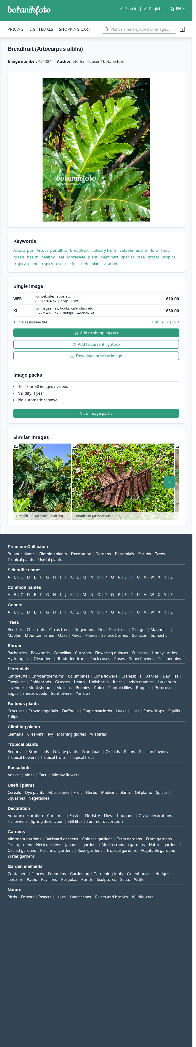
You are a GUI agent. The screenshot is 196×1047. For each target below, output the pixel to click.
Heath (79, 681)
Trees (160, 553)
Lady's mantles (140, 681)
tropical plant (25, 263)
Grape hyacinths (97, 711)
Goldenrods (40, 681)
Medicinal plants (116, 792)
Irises (118, 681)
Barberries (17, 652)
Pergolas (69, 879)
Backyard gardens (61, 839)
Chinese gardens (97, 839)
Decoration (81, 553)
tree (141, 257)
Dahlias (152, 676)
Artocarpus (23, 250)
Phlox (99, 687)
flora (154, 250)
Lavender (16, 687)
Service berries (114, 635)
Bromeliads (38, 751)
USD (175, 322)
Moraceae (76, 257)
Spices (162, 792)
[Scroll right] (169, 482)
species (128, 257)
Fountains (57, 873)
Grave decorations (155, 815)
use (59, 263)
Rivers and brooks (111, 897)
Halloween (17, 821)
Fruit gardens (20, 844)
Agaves (14, 775)
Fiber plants (59, 792)
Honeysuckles (164, 652)
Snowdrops (153, 711)
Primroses (164, 687)
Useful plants (50, 559)
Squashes (16, 798)
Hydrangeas (19, 658)
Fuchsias (140, 652)
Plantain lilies (120, 687)
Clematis (15, 734)
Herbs (91, 792)
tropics (46, 263)
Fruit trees (118, 629)
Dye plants (34, 792)
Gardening (79, 873)
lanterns (15, 879)
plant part (109, 257)
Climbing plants (53, 553)
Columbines (78, 676)
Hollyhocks (99, 681)
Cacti (42, 775)
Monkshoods (40, 687)
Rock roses (100, 658)
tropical (169, 257)
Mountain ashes (39, 635)
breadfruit (79, 250)
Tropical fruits (53, 757)
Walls (139, 879)
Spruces (139, 635)
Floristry (92, 815)
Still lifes (75, 821)
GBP (165, 322)
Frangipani (92, 751)
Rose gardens (89, 850)
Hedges (162, 873)
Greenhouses (139, 873)
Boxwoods (40, 652)
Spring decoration (47, 821)
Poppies (143, 687)
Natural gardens (164, 844)
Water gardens (21, 856)
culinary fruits (104, 250)
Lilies (135, 711)
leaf (61, 257)
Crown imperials (43, 711)
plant (93, 257)
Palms (129, 751)
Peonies (83, 687)
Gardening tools (108, 873)
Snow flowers (141, 658)
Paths (32, 879)
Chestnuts (36, 629)
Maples (14, 635)
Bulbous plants (21, 553)
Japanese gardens (81, 844)
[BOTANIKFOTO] (29, 10)
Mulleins (64, 687)
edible (141, 250)
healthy (48, 257)
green (18, 257)
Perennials (124, 553)
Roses (119, 658)
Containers (17, 873)
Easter (75, 815)
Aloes (29, 775)
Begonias (16, 751)
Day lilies (171, 676)
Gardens (103, 553)
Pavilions (49, 879)
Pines (76, 635)
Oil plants (143, 792)
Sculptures (106, 879)
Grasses (62, 681)
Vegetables (39, 798)
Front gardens (159, 839)
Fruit (78, 792)
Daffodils (70, 711)
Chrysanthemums (48, 676)
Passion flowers (153, 751)
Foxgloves (17, 681)
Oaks (62, 635)
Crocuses (16, 711)
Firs (101, 629)
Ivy (50, 734)
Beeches (15, 629)
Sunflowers (61, 693)
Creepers (35, 734)
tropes (154, 257)
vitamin (110, 263)
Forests (27, 897)
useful (70, 263)
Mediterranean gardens (123, 844)
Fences (38, 873)
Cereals (14, 792)
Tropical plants (21, 559)
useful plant (90, 263)
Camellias (62, 652)
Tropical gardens (121, 850)
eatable (126, 250)
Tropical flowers (22, 757)
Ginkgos (139, 629)
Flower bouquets (119, 815)
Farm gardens (129, 839)
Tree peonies (169, 658)
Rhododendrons (71, 658)
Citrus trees (59, 629)
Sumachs (159, 635)
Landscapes (80, 897)
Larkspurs (167, 681)
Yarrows (83, 693)
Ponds (87, 879)
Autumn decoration (25, 815)
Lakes (60, 897)
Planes (91, 635)
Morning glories (71, 734)
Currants (83, 652)
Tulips (13, 716)
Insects (44, 897)
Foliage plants (65, 751)
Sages (13, 693)
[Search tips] (182, 29)
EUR (155, 322)
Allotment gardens (24, 839)
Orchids (113, 751)
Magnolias (160, 629)
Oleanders (43, 658)
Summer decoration (105, 821)
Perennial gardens (56, 850)
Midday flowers (65, 775)
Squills (174, 711)
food (165, 250)
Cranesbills (131, 676)
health (32, 257)
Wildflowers (142, 897)
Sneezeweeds (34, 693)
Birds (12, 897)
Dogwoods (84, 629)
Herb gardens (48, 844)
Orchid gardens (22, 850)
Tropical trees (82, 757)
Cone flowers (105, 676)
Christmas (56, 815)
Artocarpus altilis (52, 250)
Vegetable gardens (158, 850)
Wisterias (98, 734)
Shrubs (144, 553)
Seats (125, 879)
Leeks (121, 711)
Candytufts (17, 676)
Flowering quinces (111, 652)
